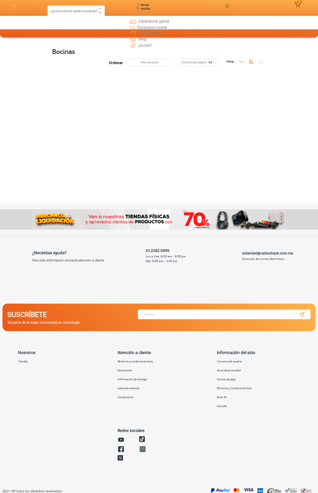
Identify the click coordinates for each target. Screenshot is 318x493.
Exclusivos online (152, 27)
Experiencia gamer (154, 21)
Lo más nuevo (150, 33)
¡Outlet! (145, 45)
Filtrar (230, 61)
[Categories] (13, 7)
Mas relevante (149, 62)
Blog (142, 38)
